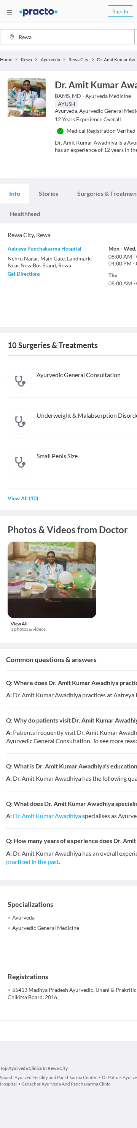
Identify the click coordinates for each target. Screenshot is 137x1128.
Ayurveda (23, 917)
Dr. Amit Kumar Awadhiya (47, 815)
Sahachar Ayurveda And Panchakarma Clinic (66, 1084)
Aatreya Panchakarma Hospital (44, 248)
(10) (23, 498)
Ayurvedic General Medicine (45, 928)
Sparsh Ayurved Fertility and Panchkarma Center (48, 1077)
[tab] (14, 193)
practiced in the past (32, 861)
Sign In (120, 11)
